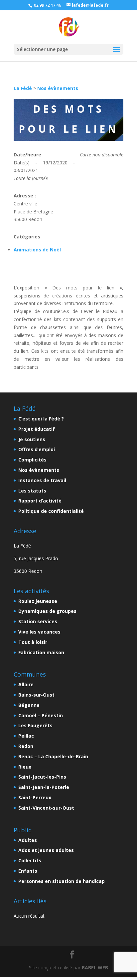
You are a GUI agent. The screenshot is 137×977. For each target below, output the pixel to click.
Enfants (27, 871)
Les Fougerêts (35, 725)
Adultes (27, 840)
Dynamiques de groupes (47, 611)
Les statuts (32, 490)
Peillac (26, 736)
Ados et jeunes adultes (46, 850)
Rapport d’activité (40, 501)
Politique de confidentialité (51, 511)
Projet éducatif (36, 429)
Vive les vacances (39, 632)
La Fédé (23, 88)
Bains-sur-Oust (36, 695)
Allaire (26, 684)
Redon (25, 746)
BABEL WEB (95, 967)
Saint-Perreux (34, 797)
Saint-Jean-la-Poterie (43, 787)
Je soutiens (31, 439)
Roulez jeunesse (37, 601)
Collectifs (29, 860)
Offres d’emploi (36, 449)
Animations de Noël (37, 249)
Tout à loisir (32, 642)
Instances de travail (42, 480)
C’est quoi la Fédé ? (41, 418)
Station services (37, 621)
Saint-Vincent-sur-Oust (46, 808)
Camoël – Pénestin (40, 715)
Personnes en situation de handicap (61, 881)
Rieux (24, 767)
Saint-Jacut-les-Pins (42, 777)
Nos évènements (57, 88)
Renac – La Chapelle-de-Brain (53, 756)
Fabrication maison (41, 652)
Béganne (29, 705)
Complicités (32, 459)
